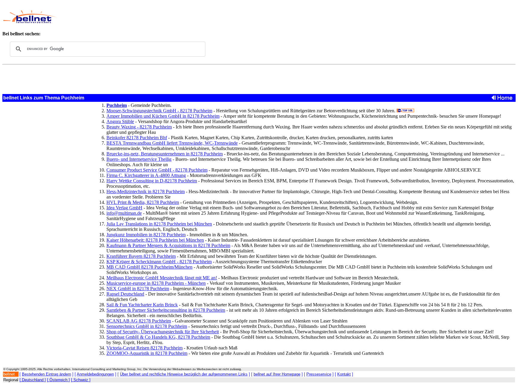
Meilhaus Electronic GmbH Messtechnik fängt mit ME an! (161, 277)
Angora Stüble (120, 121)
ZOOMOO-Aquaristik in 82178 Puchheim (146, 353)
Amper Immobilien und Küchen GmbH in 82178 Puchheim (162, 116)
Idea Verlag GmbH (124, 207)
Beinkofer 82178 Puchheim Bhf (136, 137)
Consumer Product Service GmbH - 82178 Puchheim (156, 169)
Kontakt (344, 374)
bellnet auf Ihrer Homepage (277, 374)
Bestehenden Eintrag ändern (46, 374)
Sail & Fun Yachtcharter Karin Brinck (142, 304)
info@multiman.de (124, 213)
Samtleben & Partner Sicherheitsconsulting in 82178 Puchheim (165, 310)
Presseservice (318, 374)
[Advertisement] (215, 16)
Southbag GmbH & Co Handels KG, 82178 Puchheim (158, 337)
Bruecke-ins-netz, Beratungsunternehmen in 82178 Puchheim (164, 153)
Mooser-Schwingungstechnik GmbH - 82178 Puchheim (159, 110)
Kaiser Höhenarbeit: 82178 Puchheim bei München (155, 240)
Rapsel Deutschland (125, 293)
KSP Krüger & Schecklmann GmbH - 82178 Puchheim (159, 261)
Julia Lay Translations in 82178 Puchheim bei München (159, 223)
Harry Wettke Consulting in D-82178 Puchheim (151, 180)
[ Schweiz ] (81, 380)
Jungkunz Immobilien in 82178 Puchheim (146, 234)
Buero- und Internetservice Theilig (138, 159)
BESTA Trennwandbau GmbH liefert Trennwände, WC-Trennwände (172, 143)
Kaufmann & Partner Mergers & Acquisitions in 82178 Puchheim (168, 245)
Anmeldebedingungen (95, 374)
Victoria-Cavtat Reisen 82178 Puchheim (144, 347)
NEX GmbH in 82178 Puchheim (137, 288)
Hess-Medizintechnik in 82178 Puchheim (145, 191)
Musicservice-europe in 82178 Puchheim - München (156, 283)
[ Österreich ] (58, 380)
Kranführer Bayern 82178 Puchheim (141, 256)
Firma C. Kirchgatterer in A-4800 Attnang (146, 175)
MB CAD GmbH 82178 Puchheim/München (149, 267)
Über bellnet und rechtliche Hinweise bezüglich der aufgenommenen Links (184, 374)
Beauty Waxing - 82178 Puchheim (139, 126)
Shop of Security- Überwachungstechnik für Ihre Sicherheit (162, 331)
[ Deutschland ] (32, 380)
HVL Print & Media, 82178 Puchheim (142, 202)
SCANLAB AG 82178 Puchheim (138, 320)
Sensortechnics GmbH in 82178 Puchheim (146, 326)
